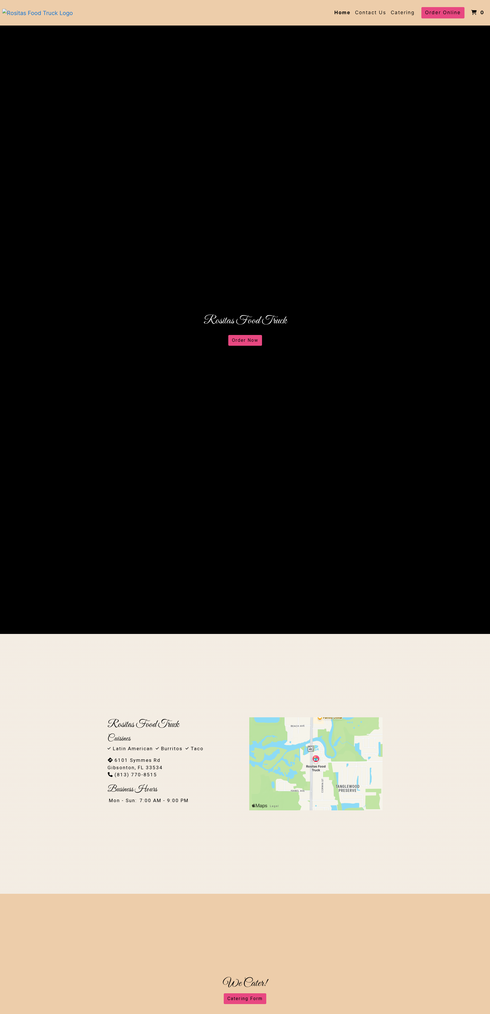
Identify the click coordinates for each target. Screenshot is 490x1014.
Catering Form (245, 998)
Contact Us (370, 12)
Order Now (245, 340)
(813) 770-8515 (136, 774)
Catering (403, 12)
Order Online (443, 12)
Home (342, 12)
